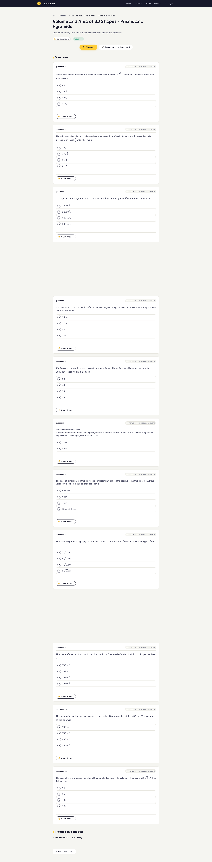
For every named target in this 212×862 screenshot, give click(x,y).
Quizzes (138, 3)
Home (128, 3)
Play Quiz (90, 47)
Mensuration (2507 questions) (67, 837)
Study (148, 3)
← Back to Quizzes (64, 851)
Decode (157, 3)
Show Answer (67, 116)
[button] (106, 85)
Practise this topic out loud (116, 47)
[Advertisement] (106, 269)
